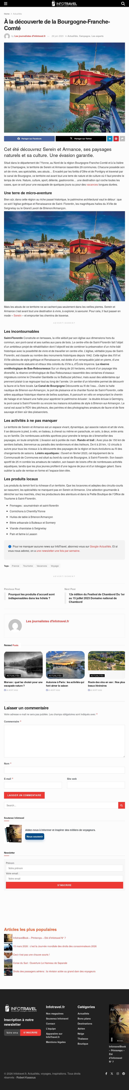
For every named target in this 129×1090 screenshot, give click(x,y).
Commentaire (13, 721)
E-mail (8, 778)
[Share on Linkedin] (110, 138)
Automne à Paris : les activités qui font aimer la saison (65, 683)
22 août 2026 (96, 690)
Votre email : (12, 873)
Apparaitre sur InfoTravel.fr (54, 1035)
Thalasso (83, 1038)
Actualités (17, 13)
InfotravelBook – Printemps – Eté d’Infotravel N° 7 (39, 937)
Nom (8, 763)
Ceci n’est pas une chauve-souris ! (31, 954)
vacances (92, 184)
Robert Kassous (26, 1077)
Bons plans (84, 1018)
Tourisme (28, 565)
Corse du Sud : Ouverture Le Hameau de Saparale (40, 963)
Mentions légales (56, 1042)
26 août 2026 (12, 690)
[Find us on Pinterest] (123, 1074)
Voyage (55, 565)
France (15, 565)
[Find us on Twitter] (112, 1074)
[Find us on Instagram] (118, 1074)
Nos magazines (54, 1013)
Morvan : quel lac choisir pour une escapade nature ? (23, 683)
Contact (50, 1023)
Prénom (10, 863)
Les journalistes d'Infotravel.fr (30, 36)
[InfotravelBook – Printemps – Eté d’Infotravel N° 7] (117, 1023)
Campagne (84, 36)
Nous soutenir (35, 836)
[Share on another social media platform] (122, 138)
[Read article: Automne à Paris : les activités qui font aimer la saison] (65, 665)
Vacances (42, 565)
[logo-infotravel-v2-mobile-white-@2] (21, 1008)
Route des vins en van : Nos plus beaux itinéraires (106, 683)
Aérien (81, 1028)
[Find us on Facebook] (106, 1074)
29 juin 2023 (57, 36)
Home (7, 13)
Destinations (85, 1023)
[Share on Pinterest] (116, 138)
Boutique (83, 1043)
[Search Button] (123, 3)
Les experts (97, 36)
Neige (81, 1033)
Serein (18, 315)
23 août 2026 (54, 690)
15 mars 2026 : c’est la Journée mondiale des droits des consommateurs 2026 (55, 946)
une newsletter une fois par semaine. (58, 551)
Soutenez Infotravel (57, 1018)
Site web (72, 778)
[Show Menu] (5, 3)
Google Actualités (100, 546)
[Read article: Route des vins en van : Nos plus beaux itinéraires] (107, 665)
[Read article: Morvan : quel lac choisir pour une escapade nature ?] (23, 665)
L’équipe (51, 1028)
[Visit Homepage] (64, 3)
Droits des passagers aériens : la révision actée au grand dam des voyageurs (54, 971)
